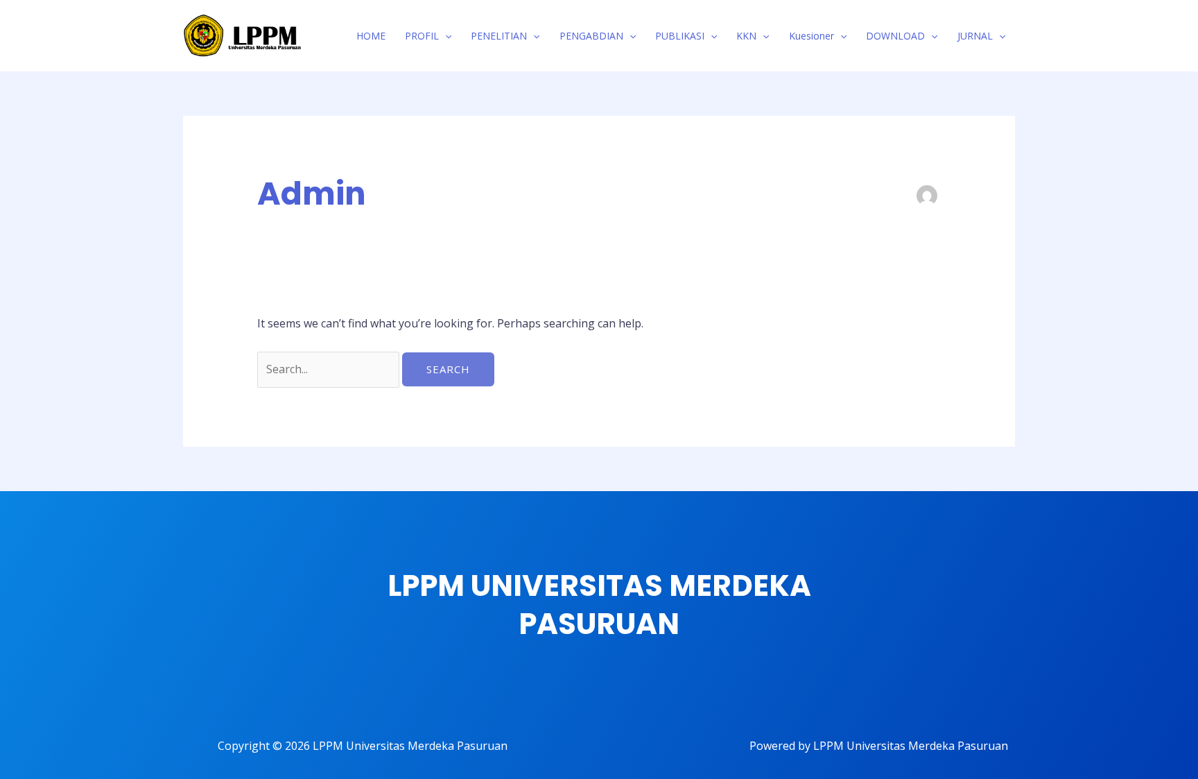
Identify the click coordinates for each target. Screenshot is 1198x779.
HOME (370, 35)
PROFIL (422, 35)
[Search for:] (329, 369)
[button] (445, 35)
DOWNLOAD (895, 35)
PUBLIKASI (679, 35)
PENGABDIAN (591, 35)
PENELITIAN (499, 35)
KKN (746, 35)
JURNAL (975, 35)
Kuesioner (811, 35)
